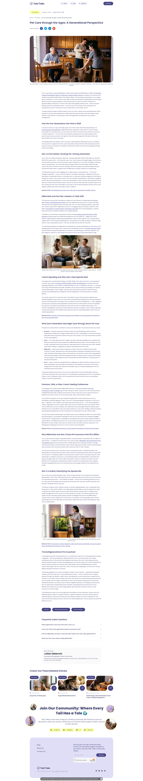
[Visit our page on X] (102, 771)
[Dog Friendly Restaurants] (71, 687)
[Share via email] (53, 28)
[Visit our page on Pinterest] (105, 771)
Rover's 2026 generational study (55, 202)
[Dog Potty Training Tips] (43, 687)
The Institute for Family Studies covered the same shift (61, 209)
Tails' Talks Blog (56, 771)
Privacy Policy (64, 771)
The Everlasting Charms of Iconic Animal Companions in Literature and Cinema (75, 428)
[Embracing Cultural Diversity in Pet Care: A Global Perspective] (99, 687)
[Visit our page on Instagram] (99, 771)
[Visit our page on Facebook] (96, 771)
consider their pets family (92, 228)
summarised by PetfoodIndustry (51, 130)
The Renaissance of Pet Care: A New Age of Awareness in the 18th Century (73, 190)
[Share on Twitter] (45, 28)
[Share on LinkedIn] (49, 28)
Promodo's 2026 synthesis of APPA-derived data (70, 283)
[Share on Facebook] (41, 28)
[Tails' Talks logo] (37, 3)
